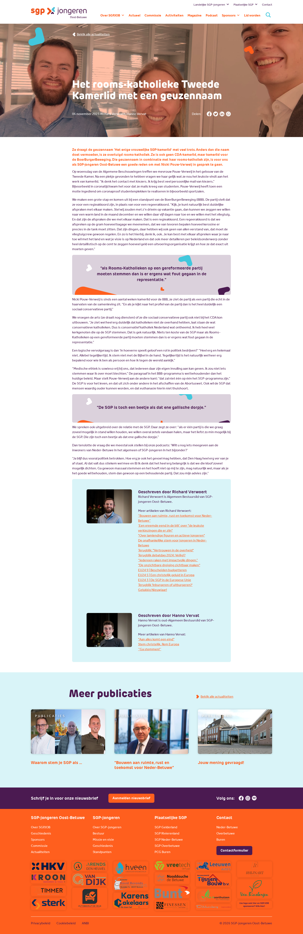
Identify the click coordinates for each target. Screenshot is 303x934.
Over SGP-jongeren (107, 827)
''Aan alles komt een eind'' (156, 639)
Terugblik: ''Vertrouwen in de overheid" (166, 550)
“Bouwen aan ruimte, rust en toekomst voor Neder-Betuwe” (175, 518)
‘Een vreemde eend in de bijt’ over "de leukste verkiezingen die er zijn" (171, 528)
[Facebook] (241, 798)
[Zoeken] (268, 15)
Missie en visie (103, 839)
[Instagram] (247, 798)
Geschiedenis (41, 833)
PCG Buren (162, 852)
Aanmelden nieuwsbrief (131, 798)
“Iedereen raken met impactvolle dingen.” (168, 560)
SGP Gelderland (166, 827)
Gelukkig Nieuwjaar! (152, 590)
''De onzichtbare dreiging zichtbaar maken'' (169, 565)
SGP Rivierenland (167, 833)
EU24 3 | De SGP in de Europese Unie (164, 580)
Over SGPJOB (40, 827)
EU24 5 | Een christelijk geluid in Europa (166, 575)
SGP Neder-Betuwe (169, 839)
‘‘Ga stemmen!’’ (149, 649)
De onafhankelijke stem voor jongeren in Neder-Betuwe (172, 542)
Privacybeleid (40, 923)
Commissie (39, 846)
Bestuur (98, 833)
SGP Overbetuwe (167, 846)
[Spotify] (254, 798)
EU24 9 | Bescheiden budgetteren (162, 570)
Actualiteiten (40, 852)
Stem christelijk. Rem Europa (158, 644)
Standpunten (102, 852)
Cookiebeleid (66, 923)
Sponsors (38, 839)
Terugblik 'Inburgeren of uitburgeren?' (165, 585)
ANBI (85, 923)
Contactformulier (234, 850)
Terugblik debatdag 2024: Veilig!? (162, 555)
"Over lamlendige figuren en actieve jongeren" (171, 535)
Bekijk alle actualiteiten (93, 34)
